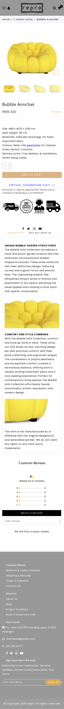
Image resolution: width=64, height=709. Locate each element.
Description (15, 233)
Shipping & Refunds (18, 575)
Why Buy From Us (40, 233)
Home (6, 19)
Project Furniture (17, 609)
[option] (32, 54)
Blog (9, 604)
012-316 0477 (14, 646)
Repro (31, 703)
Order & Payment (17, 580)
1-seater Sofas (23, 19)
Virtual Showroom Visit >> (32, 185)
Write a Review (32, 513)
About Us (12, 599)
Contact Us (13, 586)
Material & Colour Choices (23, 570)
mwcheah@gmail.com (20, 639)
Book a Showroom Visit (21, 614)
